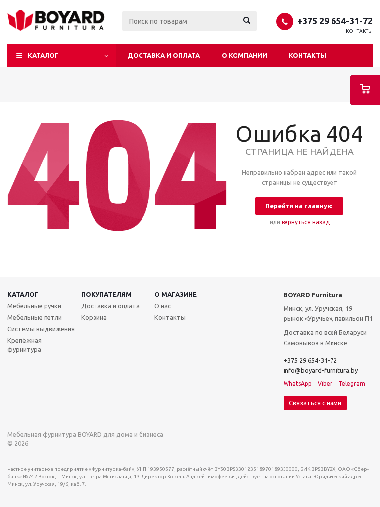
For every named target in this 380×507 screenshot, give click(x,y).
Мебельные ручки (34, 306)
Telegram (351, 383)
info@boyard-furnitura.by (321, 370)
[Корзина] (365, 90)
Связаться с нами (315, 402)
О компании (244, 55)
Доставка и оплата (163, 55)
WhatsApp (298, 383)
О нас (162, 306)
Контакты (359, 31)
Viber (325, 383)
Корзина (94, 317)
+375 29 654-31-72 (335, 20)
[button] (61, 55)
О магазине (175, 294)
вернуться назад (306, 222)
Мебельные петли (34, 317)
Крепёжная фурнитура (24, 345)
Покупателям (106, 294)
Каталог (23, 294)
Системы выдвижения (41, 328)
